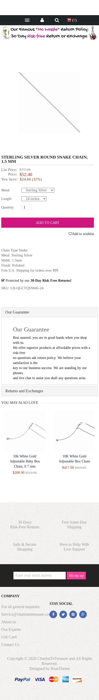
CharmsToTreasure (53, 658)
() (74, 20)
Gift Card (8, 637)
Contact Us (10, 644)
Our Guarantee (17, 312)
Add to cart (47, 223)
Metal (5, 190)
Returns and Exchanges (24, 391)
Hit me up (76, 576)
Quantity (7, 207)
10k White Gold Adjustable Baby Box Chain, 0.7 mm (25, 461)
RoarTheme (60, 668)
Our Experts (11, 629)
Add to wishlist (83, 234)
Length (6, 199)
